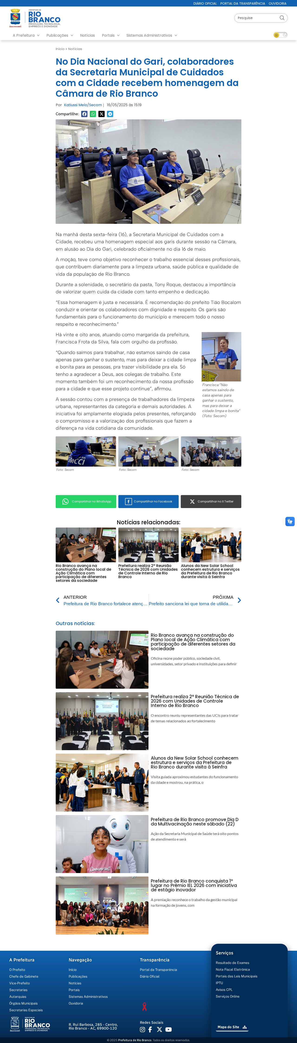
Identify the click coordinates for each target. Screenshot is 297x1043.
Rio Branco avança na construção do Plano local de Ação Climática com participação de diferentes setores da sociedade (83, 573)
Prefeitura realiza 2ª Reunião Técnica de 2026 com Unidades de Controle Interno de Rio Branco (148, 571)
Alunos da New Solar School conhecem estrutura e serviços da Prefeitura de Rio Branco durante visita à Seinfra (210, 571)
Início (60, 49)
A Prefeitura (24, 35)
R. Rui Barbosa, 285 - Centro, (93, 1026)
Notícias (87, 35)
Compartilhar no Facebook (153, 501)
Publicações (57, 35)
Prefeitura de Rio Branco (134, 1040)
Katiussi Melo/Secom (83, 105)
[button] (84, 114)
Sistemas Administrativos (149, 35)
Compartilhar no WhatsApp (91, 501)
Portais (108, 35)
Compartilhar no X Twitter (215, 501)
